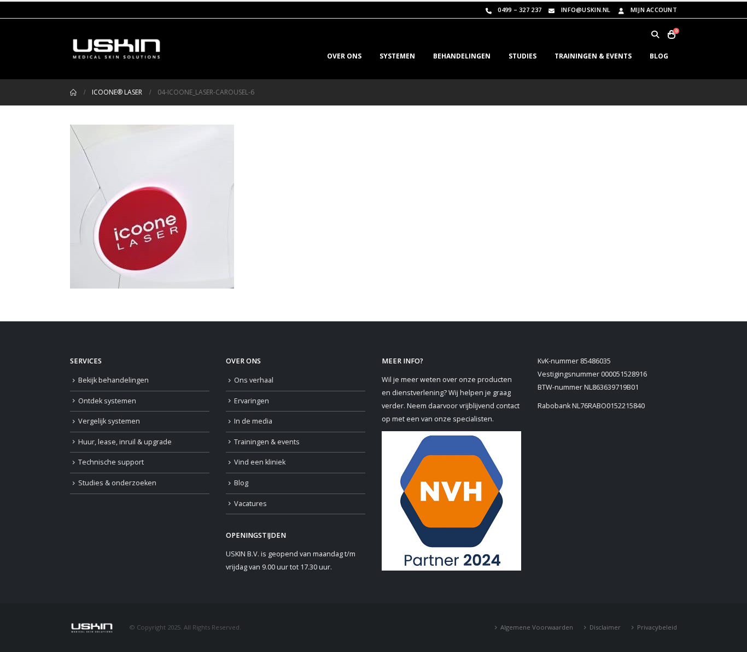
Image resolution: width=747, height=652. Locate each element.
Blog (241, 482)
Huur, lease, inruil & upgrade (125, 442)
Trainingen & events (267, 442)
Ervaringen (251, 401)
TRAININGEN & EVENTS (593, 56)
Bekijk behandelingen (113, 380)
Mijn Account (654, 9)
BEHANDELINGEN (462, 56)
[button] (655, 34)
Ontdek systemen (107, 401)
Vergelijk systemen (109, 421)
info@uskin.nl (586, 9)
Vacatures (250, 503)
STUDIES (522, 56)
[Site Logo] (116, 49)
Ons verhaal (253, 380)
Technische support (111, 462)
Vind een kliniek (259, 462)
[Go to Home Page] (73, 92)
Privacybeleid (657, 627)
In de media (253, 421)
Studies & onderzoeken (117, 482)
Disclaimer (605, 627)
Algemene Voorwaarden (536, 627)
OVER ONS (344, 56)
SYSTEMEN (397, 56)
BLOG (659, 56)
